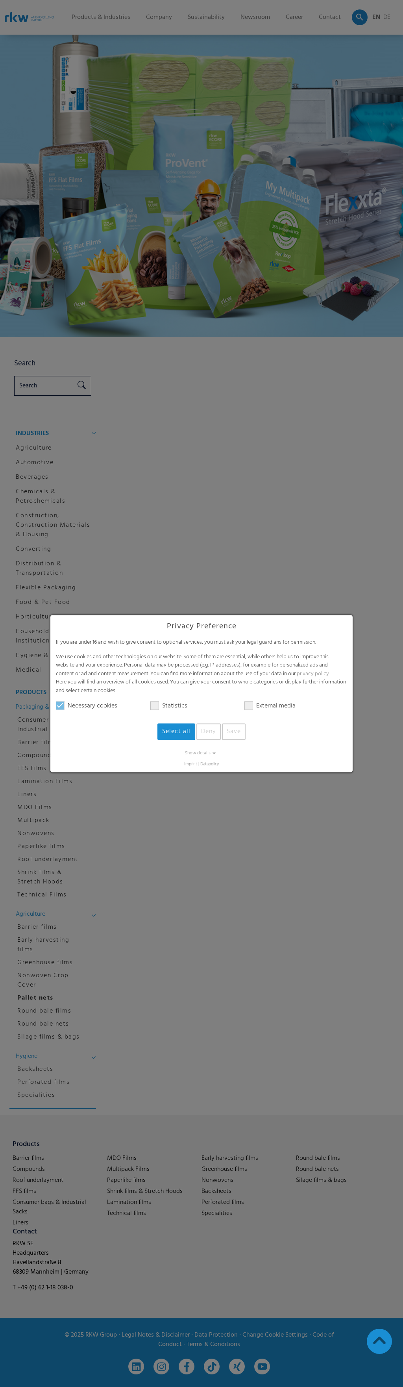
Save (234, 731)
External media (276, 706)
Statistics (174, 706)
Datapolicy (209, 764)
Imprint (190, 764)
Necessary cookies (92, 706)
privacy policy (313, 673)
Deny (208, 731)
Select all (176, 731)
